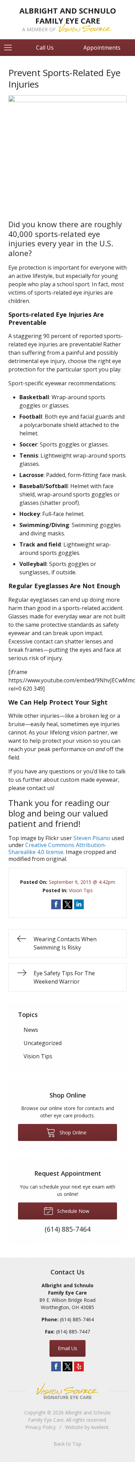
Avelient (100, 1427)
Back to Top (67, 1443)
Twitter (67, 1366)
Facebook (56, 1366)
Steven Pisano (91, 838)
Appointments (101, 47)
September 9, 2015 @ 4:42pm (82, 882)
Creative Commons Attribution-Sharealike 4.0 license (57, 848)
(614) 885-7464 (77, 1319)
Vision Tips (81, 890)
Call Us (45, 47)
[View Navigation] (10, 47)
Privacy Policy (40, 1427)
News (31, 1030)
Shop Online (72, 1132)
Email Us (67, 1348)
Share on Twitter (67, 904)
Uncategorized (43, 1043)
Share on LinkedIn (79, 904)
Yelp (79, 1366)
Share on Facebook (56, 904)
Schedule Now (72, 1211)
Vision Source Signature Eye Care (67, 1391)
